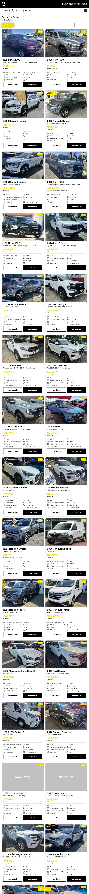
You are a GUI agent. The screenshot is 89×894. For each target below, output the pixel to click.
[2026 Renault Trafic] (23, 593)
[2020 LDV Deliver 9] (23, 716)
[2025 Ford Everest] (23, 410)
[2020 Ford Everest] (66, 227)
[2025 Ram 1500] (66, 43)
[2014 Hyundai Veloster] (23, 471)
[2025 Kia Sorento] (66, 777)
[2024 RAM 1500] (23, 43)
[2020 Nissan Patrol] (66, 471)
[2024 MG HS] (66, 410)
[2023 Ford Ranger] (66, 288)
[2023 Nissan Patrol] (66, 349)
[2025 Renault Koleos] (23, 165)
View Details (13, 84)
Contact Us (32, 84)
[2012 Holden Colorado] (23, 777)
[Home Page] (4, 4)
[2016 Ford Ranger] (66, 654)
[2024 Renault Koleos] (23, 104)
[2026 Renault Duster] (66, 838)
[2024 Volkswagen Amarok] (23, 838)
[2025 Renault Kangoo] (66, 532)
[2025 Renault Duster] (66, 104)
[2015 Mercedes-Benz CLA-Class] (23, 654)
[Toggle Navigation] (85, 10)
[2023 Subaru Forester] (66, 716)
